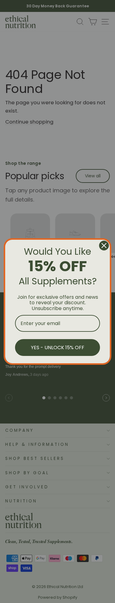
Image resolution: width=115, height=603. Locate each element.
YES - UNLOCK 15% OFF (57, 347)
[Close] (104, 245)
